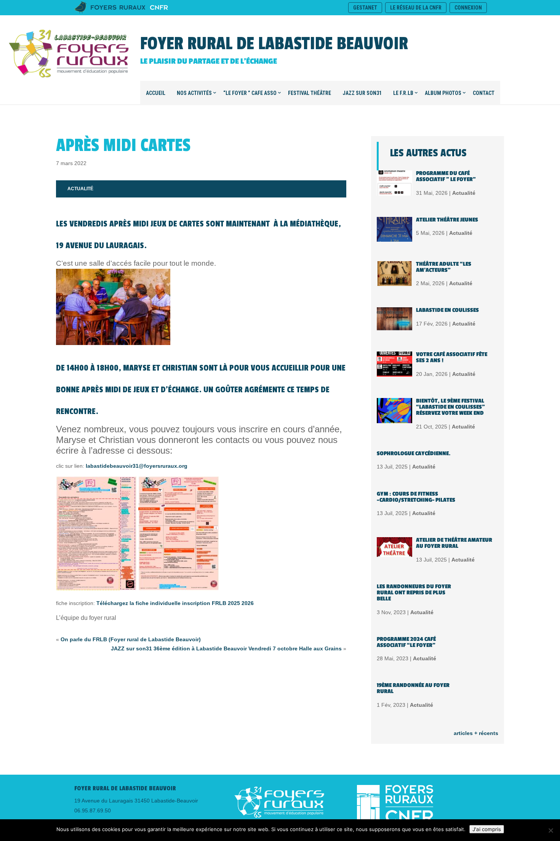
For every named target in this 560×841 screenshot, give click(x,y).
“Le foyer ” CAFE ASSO (250, 93)
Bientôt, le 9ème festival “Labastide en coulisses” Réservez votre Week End (450, 407)
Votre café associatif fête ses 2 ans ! (451, 357)
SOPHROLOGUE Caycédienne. (414, 453)
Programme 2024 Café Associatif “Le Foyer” (406, 642)
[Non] (550, 830)
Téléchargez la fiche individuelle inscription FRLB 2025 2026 (175, 603)
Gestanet (365, 8)
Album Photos (443, 93)
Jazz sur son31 (362, 93)
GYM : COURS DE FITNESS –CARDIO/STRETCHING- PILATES (416, 497)
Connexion (468, 8)
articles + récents (476, 733)
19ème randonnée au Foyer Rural (413, 688)
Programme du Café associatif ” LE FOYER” (446, 176)
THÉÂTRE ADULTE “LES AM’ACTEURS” (443, 267)
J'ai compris (486, 829)
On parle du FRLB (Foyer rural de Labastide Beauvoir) (131, 639)
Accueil (155, 93)
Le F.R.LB (403, 93)
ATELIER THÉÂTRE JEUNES (447, 220)
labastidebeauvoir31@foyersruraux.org (136, 466)
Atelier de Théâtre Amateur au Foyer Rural (454, 543)
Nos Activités (194, 93)
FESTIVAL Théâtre (309, 93)
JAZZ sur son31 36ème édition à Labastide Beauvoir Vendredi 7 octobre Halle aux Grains (226, 648)
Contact (483, 93)
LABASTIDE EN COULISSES (447, 310)
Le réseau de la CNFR (416, 8)
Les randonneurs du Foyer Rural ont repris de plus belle (414, 592)
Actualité (80, 188)
